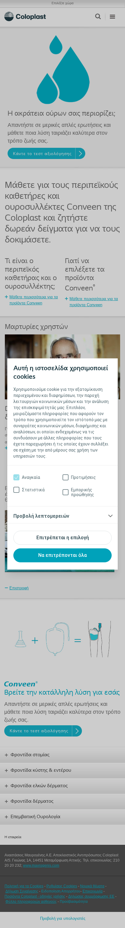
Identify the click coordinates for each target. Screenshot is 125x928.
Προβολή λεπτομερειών (41, 516)
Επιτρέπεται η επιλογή (62, 537)
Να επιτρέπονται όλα (62, 555)
